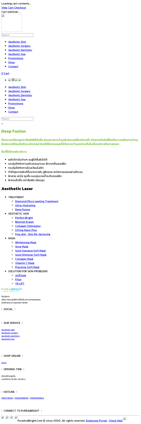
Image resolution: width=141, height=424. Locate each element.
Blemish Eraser (24, 222)
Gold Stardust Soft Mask (30, 251)
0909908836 (21, 398)
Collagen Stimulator (28, 226)
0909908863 (37, 398)
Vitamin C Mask (25, 263)
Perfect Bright (24, 218)
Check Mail (116, 421)
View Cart (7, 7)
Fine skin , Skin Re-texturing (32, 234)
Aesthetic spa (7, 339)
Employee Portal (96, 421)
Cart (5, 73)
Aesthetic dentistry (10, 336)
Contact (13, 66)
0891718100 (7, 398)
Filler (18, 279)
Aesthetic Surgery (19, 46)
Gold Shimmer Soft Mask (31, 255)
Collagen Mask (24, 259)
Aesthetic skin (8, 329)
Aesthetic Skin (17, 42)
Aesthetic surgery (9, 332)
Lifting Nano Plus (26, 230)
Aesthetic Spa (16, 54)
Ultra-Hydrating (25, 205)
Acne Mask (21, 246)
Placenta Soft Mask (27, 267)
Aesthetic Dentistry (20, 50)
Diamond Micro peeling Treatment (36, 201)
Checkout (20, 7)
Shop (11, 62)
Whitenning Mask (25, 242)
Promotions (15, 58)
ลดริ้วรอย (20, 275)
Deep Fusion (22, 209)
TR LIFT (19, 283)
